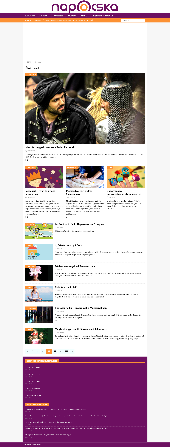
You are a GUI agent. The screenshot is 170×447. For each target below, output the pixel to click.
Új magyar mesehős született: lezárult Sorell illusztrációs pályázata (48, 422)
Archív (84, 16)
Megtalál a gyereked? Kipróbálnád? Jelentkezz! (81, 329)
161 (66, 351)
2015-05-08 (60, 311)
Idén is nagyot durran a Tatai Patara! (49, 147)
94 (43, 351)
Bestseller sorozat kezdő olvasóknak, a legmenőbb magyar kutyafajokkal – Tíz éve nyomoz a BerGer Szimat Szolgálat (66, 416)
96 (55, 351)
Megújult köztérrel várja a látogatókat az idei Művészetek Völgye (48, 435)
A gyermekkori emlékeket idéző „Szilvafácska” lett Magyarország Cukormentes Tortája (55, 409)
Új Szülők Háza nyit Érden (69, 245)
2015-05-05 (60, 332)
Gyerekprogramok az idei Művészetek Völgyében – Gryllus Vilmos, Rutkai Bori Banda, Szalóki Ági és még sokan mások (66, 428)
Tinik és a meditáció (66, 287)
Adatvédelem (27, 445)
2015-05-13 (60, 227)
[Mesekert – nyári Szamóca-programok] (44, 177)
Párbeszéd (58, 16)
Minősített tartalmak (102, 16)
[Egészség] (39, 231)
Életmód (29, 16)
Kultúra (43, 16)
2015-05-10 (60, 270)
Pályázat (72, 16)
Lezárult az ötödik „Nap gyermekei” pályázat (80, 224)
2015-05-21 (31, 151)
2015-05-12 (60, 248)
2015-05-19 (112, 197)
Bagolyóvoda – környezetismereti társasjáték (124, 192)
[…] (26, 159)
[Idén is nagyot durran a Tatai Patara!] (85, 108)
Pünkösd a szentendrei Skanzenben (79, 192)
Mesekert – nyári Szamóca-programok (40, 192)
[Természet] (39, 273)
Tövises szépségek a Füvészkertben (75, 266)
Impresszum (36, 445)
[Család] (39, 252)
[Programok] (39, 314)
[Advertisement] (85, 43)
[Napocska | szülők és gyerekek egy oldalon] (85, 6)
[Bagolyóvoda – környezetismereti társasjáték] (126, 177)
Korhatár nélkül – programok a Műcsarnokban (81, 308)
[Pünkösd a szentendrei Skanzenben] (85, 177)
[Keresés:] (133, 20)
